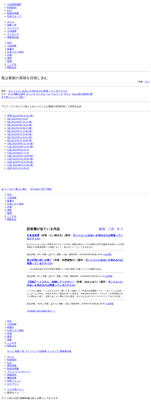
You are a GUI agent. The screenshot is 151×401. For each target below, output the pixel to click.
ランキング (13, 34)
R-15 (10, 94)
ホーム (10, 22)
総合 (102, 229)
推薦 (9, 61)
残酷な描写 (19, 94)
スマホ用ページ (15, 389)
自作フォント (14, 381)
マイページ (13, 28)
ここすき (12, 64)
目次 (9, 42)
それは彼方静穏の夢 (82, 94)
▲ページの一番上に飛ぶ (14, 189)
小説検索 (12, 31)
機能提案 (12, 378)
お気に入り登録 (15, 52)
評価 (9, 55)
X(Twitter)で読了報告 (41, 189)
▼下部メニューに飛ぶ (13, 97)
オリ (120, 229)
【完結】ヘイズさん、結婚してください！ (50, 281)
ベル (48, 94)
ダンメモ (30, 94)
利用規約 (12, 7)
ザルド (67, 94)
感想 (9, 58)
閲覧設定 (12, 67)
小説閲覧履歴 (14, 4)
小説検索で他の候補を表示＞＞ (41, 311)
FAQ (9, 10)
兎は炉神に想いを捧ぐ (39, 260)
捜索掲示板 (13, 37)
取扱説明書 (13, 13)
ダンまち (40, 94)
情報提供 (12, 375)
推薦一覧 (12, 25)
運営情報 (12, 365)
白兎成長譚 (33, 235)
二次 (111, 229)
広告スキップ (14, 16)
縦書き (10, 49)
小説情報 (12, 46)
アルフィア (57, 94)
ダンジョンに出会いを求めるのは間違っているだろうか (37, 91)
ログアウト (13, 384)
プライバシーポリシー (19, 371)
